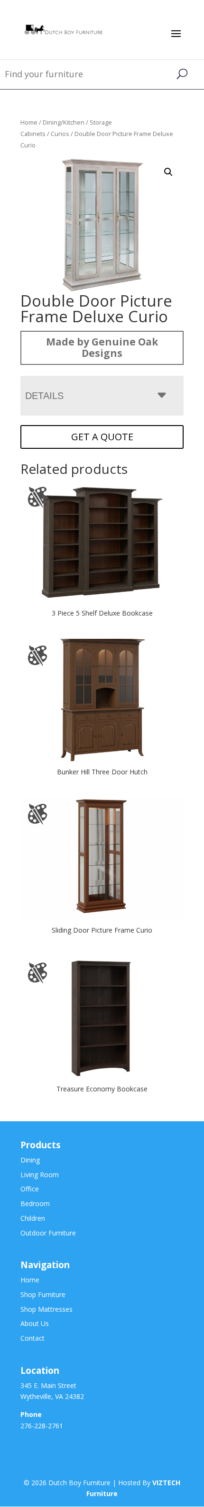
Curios (60, 133)
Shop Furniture (42, 1294)
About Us (34, 1323)
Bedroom (35, 1203)
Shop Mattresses (46, 1309)
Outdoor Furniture (48, 1232)
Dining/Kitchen (63, 122)
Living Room (39, 1174)
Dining (30, 1159)
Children (32, 1218)
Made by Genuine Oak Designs (102, 347)
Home (28, 122)
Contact (32, 1338)
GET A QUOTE (102, 436)
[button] (168, 172)
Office (29, 1188)
